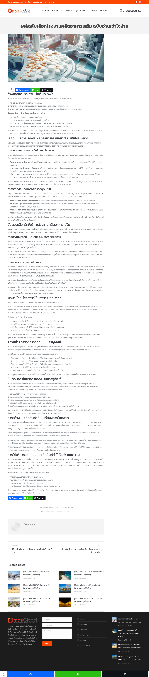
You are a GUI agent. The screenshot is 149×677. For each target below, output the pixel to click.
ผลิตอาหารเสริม (50, 511)
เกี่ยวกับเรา (84, 624)
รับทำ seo (83, 629)
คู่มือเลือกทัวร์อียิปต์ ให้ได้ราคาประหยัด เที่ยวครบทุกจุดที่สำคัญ (36, 586)
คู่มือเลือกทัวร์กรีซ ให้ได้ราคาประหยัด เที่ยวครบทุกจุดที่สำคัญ (36, 573)
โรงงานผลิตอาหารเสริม (63, 511)
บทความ (48, 507)
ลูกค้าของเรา (84, 635)
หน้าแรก (82, 618)
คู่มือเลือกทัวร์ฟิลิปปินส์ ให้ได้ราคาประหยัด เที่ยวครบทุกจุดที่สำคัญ (89, 573)
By (55, 507)
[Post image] (14, 575)
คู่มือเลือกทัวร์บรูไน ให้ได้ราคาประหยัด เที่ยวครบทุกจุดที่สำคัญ (87, 586)
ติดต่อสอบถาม (85, 645)
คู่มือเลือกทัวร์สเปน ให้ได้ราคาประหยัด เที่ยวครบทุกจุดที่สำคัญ (36, 600)
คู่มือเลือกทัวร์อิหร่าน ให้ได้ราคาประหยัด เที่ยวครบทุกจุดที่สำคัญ (88, 600)
